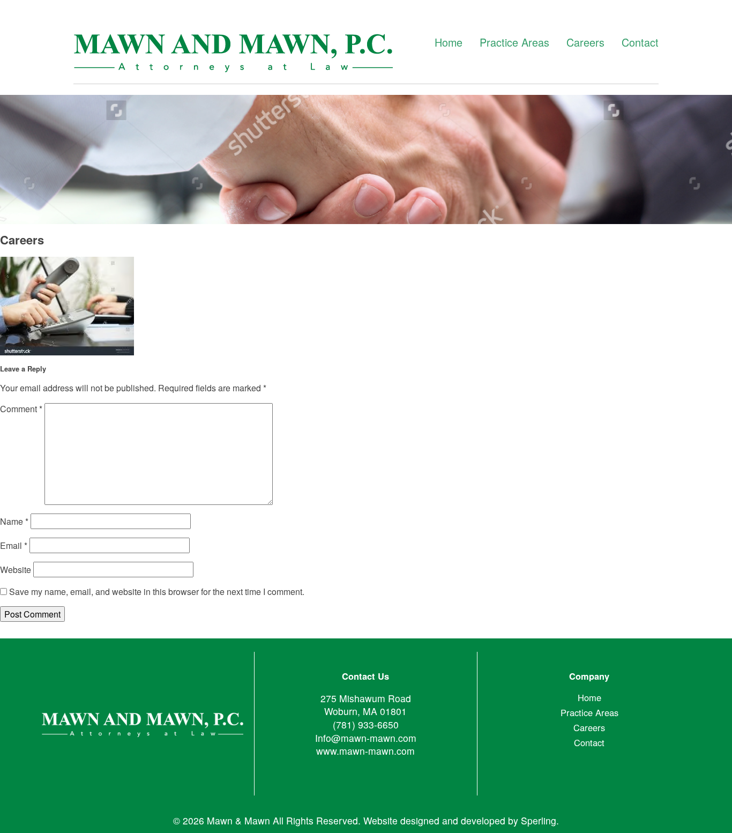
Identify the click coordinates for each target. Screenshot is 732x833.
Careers (585, 42)
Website (15, 569)
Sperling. (540, 820)
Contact (640, 42)
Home (448, 42)
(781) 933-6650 (366, 724)
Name (14, 521)
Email (13, 545)
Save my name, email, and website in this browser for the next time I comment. (156, 591)
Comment (21, 409)
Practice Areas (514, 42)
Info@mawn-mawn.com (365, 738)
